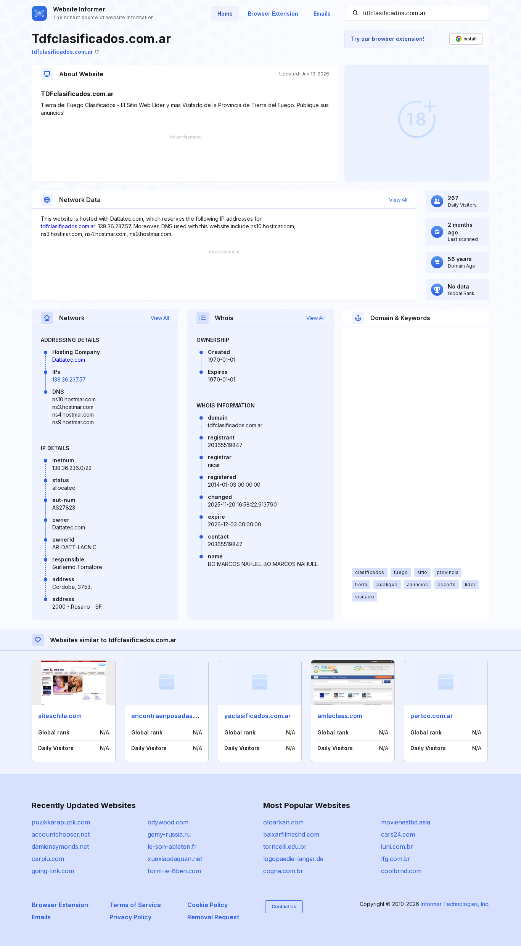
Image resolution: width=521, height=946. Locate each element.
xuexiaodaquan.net (175, 859)
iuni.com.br (397, 846)
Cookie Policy (207, 905)
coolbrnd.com (401, 871)
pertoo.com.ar (431, 716)
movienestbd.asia (405, 822)
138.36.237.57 (69, 379)
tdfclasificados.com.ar (62, 51)
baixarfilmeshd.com (291, 834)
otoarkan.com (283, 822)
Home (225, 13)
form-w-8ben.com (174, 871)
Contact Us (284, 906)
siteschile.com (60, 716)
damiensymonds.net (60, 846)
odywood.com (168, 822)
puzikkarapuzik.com (61, 822)
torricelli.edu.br (285, 846)
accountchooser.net (61, 834)
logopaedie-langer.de (293, 859)
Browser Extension (273, 13)
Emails (322, 13)
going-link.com (53, 871)
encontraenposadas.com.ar (173, 716)
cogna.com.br (283, 871)
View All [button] (398, 200)
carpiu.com (48, 859)
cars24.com (398, 834)
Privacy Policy (130, 917)
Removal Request (213, 917)
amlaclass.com (339, 716)
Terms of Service (135, 905)
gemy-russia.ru (169, 834)
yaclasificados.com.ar (257, 716)
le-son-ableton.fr (172, 846)
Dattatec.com (68, 359)
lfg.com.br (395, 859)
